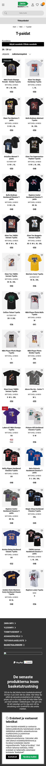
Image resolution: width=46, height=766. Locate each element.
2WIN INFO (9, 623)
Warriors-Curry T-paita (34, 274)
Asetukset (12, 757)
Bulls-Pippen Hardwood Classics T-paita (11, 469)
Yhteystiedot (23, 20)
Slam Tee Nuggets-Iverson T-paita (34, 237)
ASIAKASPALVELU (12, 636)
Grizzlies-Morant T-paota (11, 158)
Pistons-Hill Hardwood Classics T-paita (34, 429)
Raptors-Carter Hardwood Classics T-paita (34, 197)
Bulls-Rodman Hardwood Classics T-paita (11, 197)
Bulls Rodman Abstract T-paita (34, 119)
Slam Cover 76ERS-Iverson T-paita (11, 390)
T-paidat (28, 27)
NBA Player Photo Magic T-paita (11, 352)
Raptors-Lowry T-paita (34, 590)
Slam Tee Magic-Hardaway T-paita (34, 81)
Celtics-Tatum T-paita (11, 312)
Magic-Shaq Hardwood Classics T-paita (34, 510)
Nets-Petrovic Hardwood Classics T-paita (34, 470)
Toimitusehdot (11, 632)
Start (14, 27)
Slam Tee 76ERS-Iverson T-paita (11, 237)
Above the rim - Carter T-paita (34, 390)
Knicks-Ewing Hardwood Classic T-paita (11, 550)
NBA (20, 27)
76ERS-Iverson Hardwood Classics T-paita (34, 551)
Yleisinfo (9, 627)
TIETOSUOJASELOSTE (14, 640)
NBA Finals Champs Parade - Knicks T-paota (11, 81)
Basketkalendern (13, 645)
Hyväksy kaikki (29, 757)
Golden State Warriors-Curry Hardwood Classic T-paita (11, 592)
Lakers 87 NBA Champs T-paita (11, 429)
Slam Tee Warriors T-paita (11, 119)
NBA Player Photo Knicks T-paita (34, 352)
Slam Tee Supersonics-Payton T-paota (35, 158)
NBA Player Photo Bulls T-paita (34, 313)
